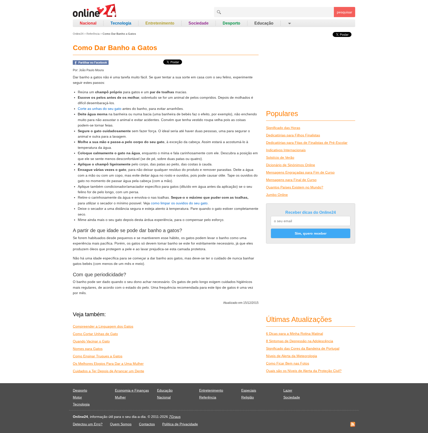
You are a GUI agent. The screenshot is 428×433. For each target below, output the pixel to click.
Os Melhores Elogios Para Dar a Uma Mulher (108, 364)
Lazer (287, 390)
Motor (77, 397)
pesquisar (344, 12)
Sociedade (198, 23)
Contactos (147, 424)
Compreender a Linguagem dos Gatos (103, 326)
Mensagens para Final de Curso (291, 180)
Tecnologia (120, 23)
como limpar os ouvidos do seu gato (179, 203)
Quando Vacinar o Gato (91, 341)
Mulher (120, 397)
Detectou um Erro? (88, 424)
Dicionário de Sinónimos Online (290, 165)
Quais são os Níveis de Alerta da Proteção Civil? (304, 371)
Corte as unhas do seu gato (99, 109)
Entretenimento (159, 23)
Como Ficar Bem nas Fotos (287, 363)
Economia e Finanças (132, 390)
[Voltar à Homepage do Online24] (95, 11)
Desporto (231, 23)
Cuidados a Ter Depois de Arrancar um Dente (108, 371)
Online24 (78, 33)
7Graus (175, 417)
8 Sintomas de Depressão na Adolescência (299, 341)
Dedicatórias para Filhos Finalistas (293, 135)
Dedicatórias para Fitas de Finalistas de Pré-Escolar (307, 143)
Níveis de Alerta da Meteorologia (291, 356)
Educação (263, 23)
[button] (289, 23)
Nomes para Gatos (88, 349)
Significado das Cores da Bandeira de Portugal (302, 348)
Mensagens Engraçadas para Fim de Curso (300, 172)
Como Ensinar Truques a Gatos (97, 356)
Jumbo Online (277, 195)
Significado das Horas (283, 128)
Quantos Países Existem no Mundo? (294, 187)
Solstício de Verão (280, 157)
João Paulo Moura (91, 70)
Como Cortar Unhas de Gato (95, 334)
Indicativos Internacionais (286, 150)
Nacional (88, 23)
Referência (93, 33)
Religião (247, 397)
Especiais (248, 390)
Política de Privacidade (180, 424)
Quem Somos (121, 424)
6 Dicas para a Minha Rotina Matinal (294, 334)
